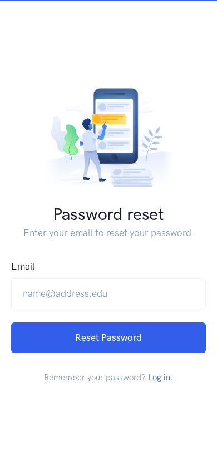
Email (23, 266)
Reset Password (108, 337)
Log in (159, 378)
